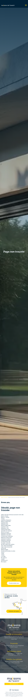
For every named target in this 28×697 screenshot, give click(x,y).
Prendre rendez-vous (14, 583)
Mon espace (3, 561)
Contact (2, 555)
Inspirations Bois (4, 522)
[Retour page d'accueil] (8, 5)
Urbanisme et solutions (6, 538)
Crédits (2, 553)
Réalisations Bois (4, 524)
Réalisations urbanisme (6, 540)
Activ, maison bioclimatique (6, 545)
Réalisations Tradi (5, 528)
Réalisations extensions (6, 533)
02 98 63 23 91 (4, 560)
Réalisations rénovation (6, 534)
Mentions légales (4, 549)
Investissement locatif (5, 541)
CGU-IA (2, 552)
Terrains (3, 518)
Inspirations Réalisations (6, 520)
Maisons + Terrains (5, 517)
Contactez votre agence (14, 611)
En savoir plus (14, 666)
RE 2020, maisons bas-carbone (7, 544)
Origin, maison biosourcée (6, 547)
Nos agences (4, 557)
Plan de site (3, 548)
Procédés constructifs (5, 543)
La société (3, 556)
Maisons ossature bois (6, 521)
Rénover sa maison (5, 532)
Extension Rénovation (5, 529)
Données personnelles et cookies (8, 551)
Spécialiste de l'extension (6, 530)
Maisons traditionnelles (6, 525)
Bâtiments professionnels (6, 537)
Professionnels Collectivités (7, 536)
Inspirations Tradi (4, 526)
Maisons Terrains (4, 516)
